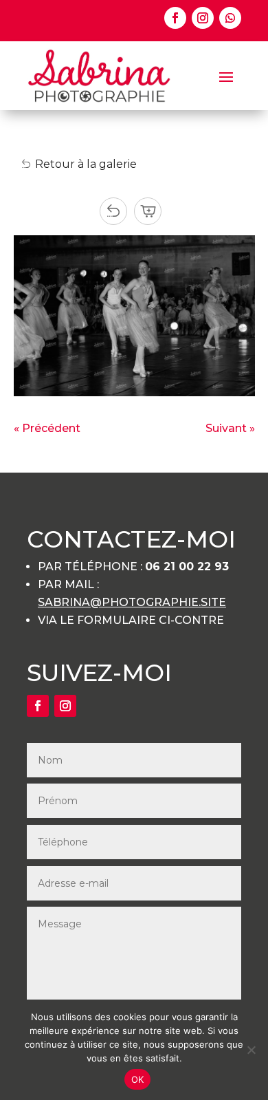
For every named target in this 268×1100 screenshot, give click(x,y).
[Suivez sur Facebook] (175, 18)
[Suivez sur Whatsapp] (230, 18)
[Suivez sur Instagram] (203, 18)
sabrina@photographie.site (132, 602)
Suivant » (230, 428)
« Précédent (47, 428)
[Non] (251, 1050)
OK (137, 1079)
